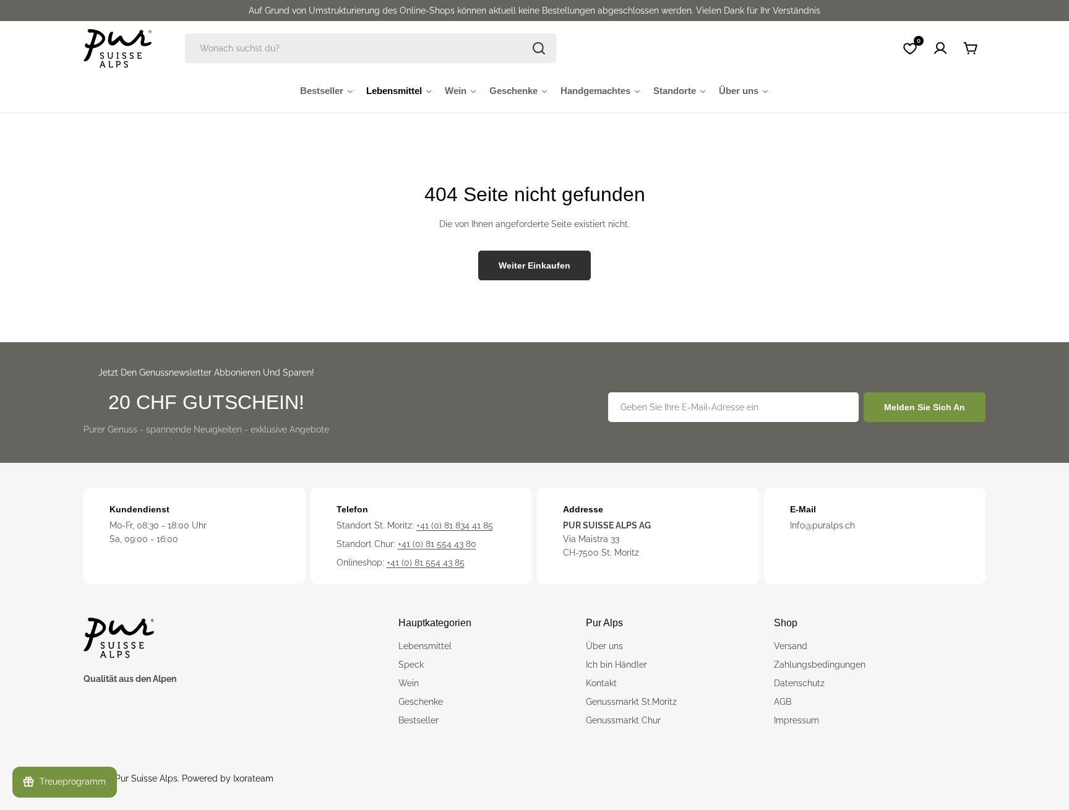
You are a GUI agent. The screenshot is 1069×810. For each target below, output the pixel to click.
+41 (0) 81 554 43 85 (426, 562)
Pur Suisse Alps (146, 778)
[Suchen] (538, 48)
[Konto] (940, 48)
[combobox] (370, 48)
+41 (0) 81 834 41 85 (454, 525)
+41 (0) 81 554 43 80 (437, 544)
